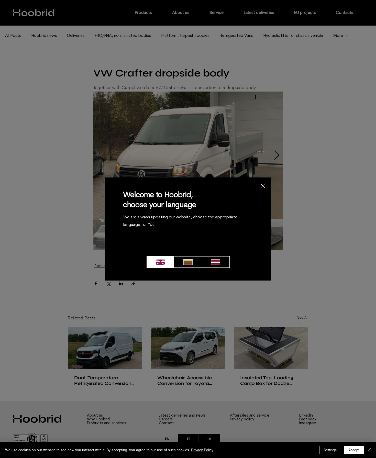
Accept (353, 449)
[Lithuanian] (188, 261)
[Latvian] (215, 261)
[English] (160, 261)
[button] (263, 186)
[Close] (370, 450)
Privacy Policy (202, 449)
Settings (330, 449)
